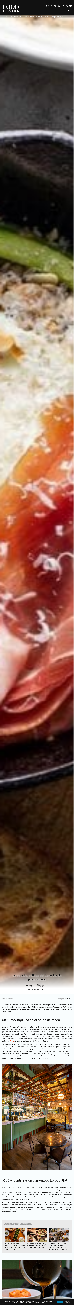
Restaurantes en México (21, 17)
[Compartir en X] (68, 998)
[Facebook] (47, 6)
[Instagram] (51, 6)
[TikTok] (63, 6)
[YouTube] (70, 6)
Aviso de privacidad (68, 1301)
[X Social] (67, 6)
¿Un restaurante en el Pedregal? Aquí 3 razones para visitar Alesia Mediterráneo (58, 1246)
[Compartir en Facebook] (70, 998)
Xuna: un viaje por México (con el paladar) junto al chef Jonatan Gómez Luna (15, 1246)
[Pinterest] (59, 6)
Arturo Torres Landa (39, 985)
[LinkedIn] (55, 6)
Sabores (10, 17)
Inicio (5, 17)
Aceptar (60, 1302)
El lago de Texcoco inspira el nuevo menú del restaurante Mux (36, 1245)
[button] (69, 10)
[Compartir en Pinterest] (71, 998)
